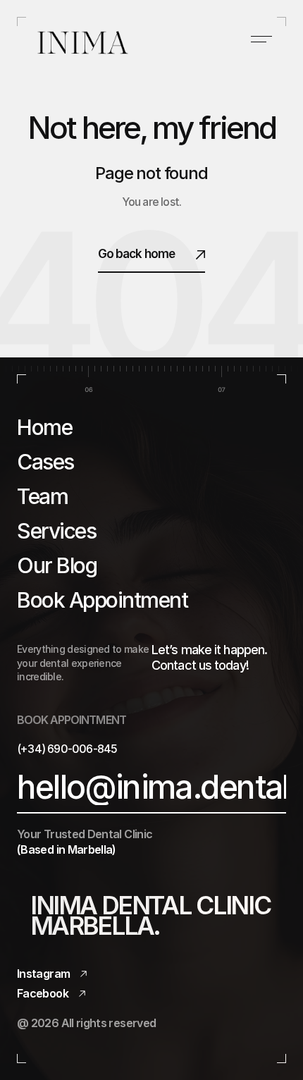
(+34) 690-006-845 (67, 749)
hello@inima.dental (153, 787)
